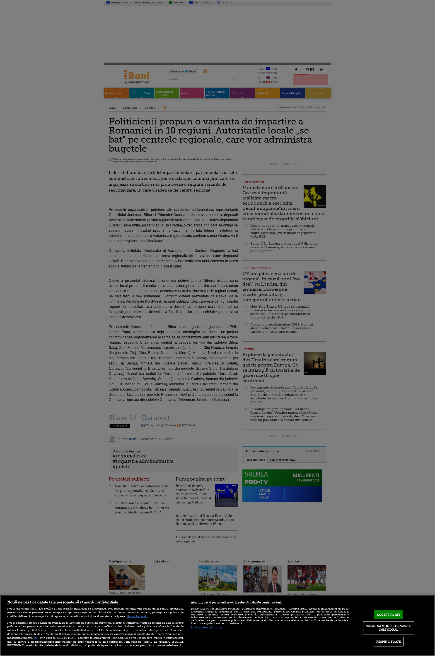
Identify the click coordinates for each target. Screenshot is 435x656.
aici (36, 637)
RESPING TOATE (388, 641)
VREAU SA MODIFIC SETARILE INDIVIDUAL (388, 627)
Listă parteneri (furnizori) (207, 627)
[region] (217, 625)
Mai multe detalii (137, 616)
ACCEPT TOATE (388, 614)
